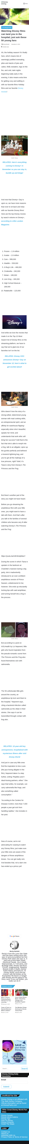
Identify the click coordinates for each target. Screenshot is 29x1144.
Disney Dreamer (7, 1122)
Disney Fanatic (7, 1115)
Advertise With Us (8, 1135)
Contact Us (5, 1132)
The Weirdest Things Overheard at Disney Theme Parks (21, 1009)
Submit (6, 1087)
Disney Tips (5, 1119)
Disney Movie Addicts (9, 1117)
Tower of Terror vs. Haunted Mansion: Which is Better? (6, 1009)
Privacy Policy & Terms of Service (14, 1137)
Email (3, 1080)
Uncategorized (6, 27)
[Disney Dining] (6, 3)
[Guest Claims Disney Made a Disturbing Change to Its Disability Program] (21, 992)
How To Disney (7, 1120)
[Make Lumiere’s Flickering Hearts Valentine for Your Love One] (7, 992)
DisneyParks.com (10, 1105)
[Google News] (14, 936)
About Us (4, 1134)
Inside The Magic (8, 1124)
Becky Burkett (6, 44)
